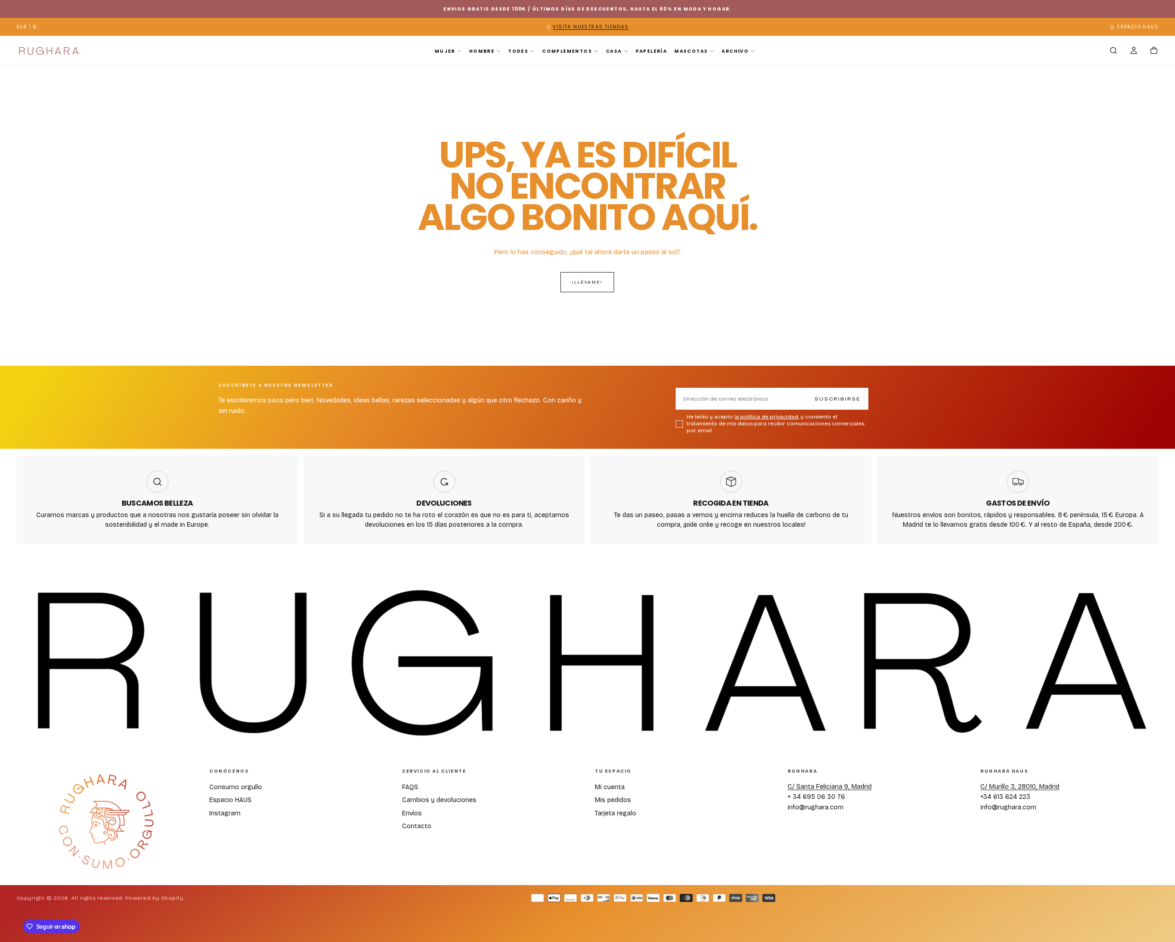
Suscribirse (638, 561)
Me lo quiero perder (587, 613)
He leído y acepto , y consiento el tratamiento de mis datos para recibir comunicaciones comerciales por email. (589, 587)
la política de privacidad (593, 580)
